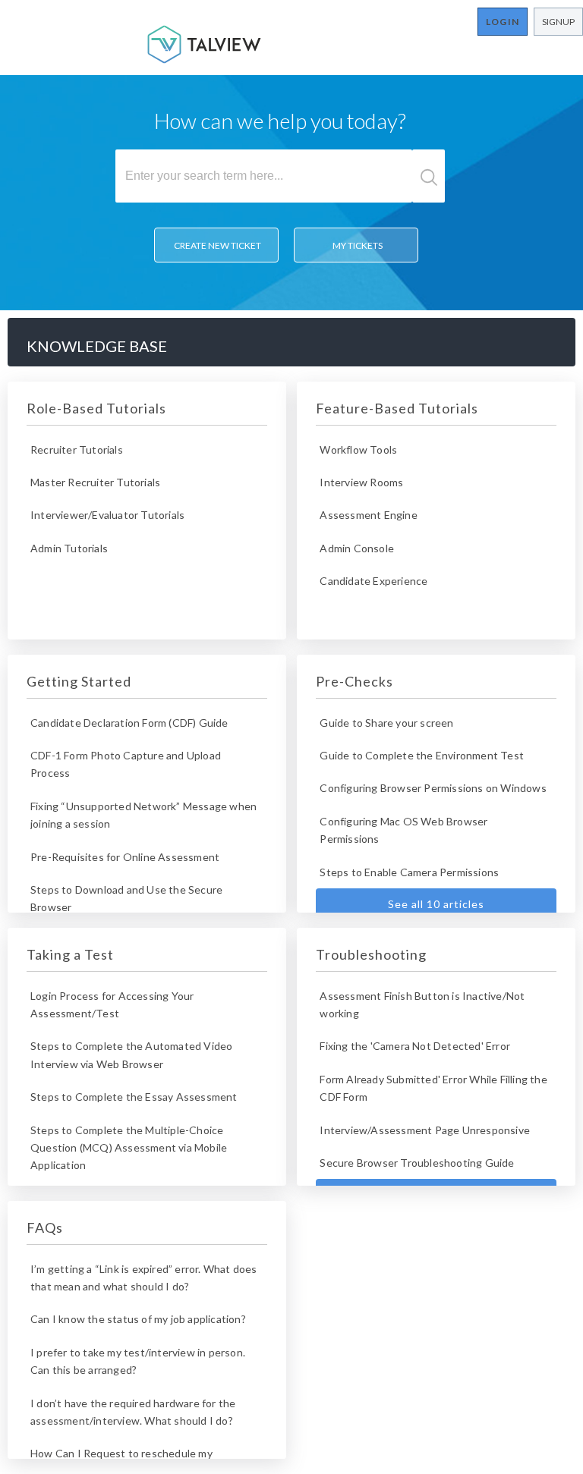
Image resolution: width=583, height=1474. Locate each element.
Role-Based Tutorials (96, 408)
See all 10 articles (436, 903)
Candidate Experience (373, 580)
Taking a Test (70, 955)
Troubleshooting (371, 955)
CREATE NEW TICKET (216, 245)
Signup (558, 21)
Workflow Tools (358, 449)
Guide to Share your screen (386, 722)
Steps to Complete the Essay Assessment (134, 1096)
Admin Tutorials (69, 548)
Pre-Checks (354, 682)
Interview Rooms (361, 482)
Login (502, 21)
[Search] (428, 176)
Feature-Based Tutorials (397, 408)
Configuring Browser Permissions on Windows (433, 787)
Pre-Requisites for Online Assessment (124, 856)
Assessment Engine (368, 514)
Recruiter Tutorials (76, 449)
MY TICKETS (356, 245)
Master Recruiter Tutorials (95, 482)
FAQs (45, 1228)
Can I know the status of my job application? (138, 1318)
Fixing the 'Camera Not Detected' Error (415, 1045)
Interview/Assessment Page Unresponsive (425, 1130)
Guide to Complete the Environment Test (422, 755)
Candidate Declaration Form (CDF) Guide (129, 722)
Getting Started (79, 682)
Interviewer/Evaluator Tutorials (107, 514)
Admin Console (357, 548)
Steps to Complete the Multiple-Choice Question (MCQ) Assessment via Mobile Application (128, 1148)
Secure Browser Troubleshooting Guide (417, 1162)
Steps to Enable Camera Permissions (409, 872)
